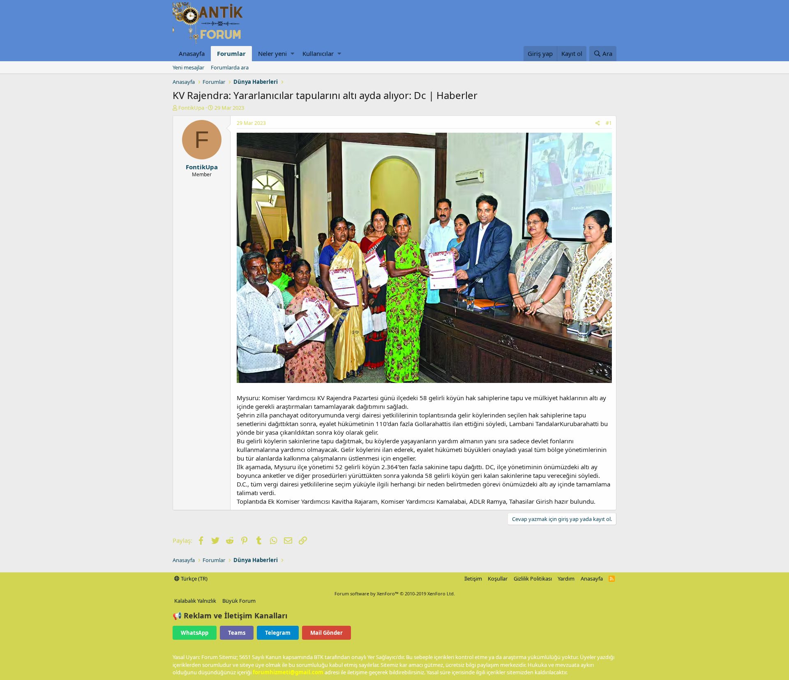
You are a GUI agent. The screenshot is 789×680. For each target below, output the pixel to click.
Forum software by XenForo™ (395, 593)
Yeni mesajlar (188, 67)
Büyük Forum (239, 600)
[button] (292, 53)
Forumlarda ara (230, 67)
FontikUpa (191, 107)
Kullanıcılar (318, 53)
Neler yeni (272, 53)
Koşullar (498, 578)
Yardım (566, 578)
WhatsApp (194, 632)
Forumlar (231, 53)
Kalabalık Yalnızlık (195, 600)
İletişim (473, 578)
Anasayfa (192, 53)
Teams (236, 632)
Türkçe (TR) (194, 578)
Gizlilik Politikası (533, 578)
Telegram (278, 632)
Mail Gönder (326, 632)
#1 (609, 123)
